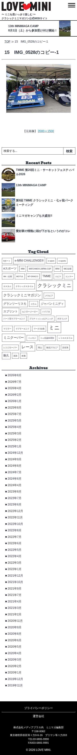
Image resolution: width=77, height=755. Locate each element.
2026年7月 (14, 381)
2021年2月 (14, 614)
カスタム (7, 286)
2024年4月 (14, 485)
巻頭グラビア (52, 347)
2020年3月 (14, 659)
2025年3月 (14, 433)
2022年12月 (15, 510)
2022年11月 (15, 517)
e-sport (51, 261)
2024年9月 (14, 459)
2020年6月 (14, 640)
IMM (23, 269)
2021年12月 (15, 575)
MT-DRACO (33, 276)
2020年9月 (14, 627)
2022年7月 (14, 536)
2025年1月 (14, 446)
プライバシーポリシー (38, 708)
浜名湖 (65, 347)
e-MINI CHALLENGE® (29, 260)
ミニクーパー (13, 337)
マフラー (7, 329)
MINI (57, 269)
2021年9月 (14, 588)
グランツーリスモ (14, 303)
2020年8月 (14, 633)
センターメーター (30, 312)
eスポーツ (9, 268)
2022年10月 (15, 523)
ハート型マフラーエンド (14, 319)
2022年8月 (14, 530)
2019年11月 (15, 685)
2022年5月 (14, 549)
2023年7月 (14, 498)
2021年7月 (14, 594)
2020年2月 (14, 666)
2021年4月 (14, 601)
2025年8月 (14, 407)
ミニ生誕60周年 (47, 338)
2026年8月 (14, 375)
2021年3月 (14, 607)
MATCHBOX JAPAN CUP (40, 269)
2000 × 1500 (46, 131)
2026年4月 (14, 388)
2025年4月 (14, 426)
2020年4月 (14, 653)
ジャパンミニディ (52, 303)
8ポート (6, 261)
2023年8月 (14, 491)
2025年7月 (14, 414)
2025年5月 (14, 420)
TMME (46, 276)
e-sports (62, 261)
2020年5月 (14, 646)
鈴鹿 (24, 356)
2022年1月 (14, 569)
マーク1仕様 (39, 329)
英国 (15, 356)
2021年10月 (15, 582)
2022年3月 (14, 562)
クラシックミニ (54, 285)
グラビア (49, 296)
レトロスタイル (65, 338)
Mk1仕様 (67, 269)
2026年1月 (14, 401)
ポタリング (62, 319)
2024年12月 (15, 452)
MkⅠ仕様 (7, 276)
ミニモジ (32, 338)
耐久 (6, 355)
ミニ (54, 327)
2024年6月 (14, 478)
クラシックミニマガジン (22, 295)
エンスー (69, 276)
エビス (58, 276)
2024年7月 (14, 472)
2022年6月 (14, 543)
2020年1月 (14, 672)
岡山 (40, 347)
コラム (34, 304)
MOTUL (19, 276)
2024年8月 (14, 465)
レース (27, 347)
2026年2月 (14, 394)
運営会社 (38, 716)
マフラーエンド (22, 329)
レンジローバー (10, 347)
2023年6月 (14, 504)
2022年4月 (14, 556)
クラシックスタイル (24, 286)
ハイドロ (46, 312)
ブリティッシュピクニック (41, 319)
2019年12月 (15, 679)
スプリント (10, 311)
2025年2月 (14, 439)
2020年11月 (15, 620)
